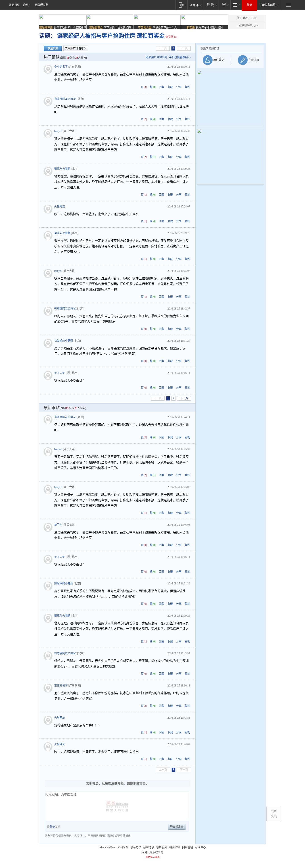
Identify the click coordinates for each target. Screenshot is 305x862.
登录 (249, 4)
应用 (26, 4)
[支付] (224, 5)
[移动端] (181, 5)
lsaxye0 (58, 131)
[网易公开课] (195, 5)
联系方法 (135, 847)
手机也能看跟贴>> (180, 57)
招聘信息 (148, 847)
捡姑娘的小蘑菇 (63, 340)
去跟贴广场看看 (74, 48)
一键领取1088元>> (247, 25)
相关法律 (174, 847)
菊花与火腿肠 (62, 168)
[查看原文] (171, 36)
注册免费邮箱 (267, 4)
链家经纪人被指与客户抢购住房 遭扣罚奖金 (110, 36)
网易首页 (14, 4)
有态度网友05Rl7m (65, 98)
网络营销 (187, 847)
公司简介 (122, 847)
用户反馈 (274, 814)
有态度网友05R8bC (65, 308)
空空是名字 (61, 66)
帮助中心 (200, 847)
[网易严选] (211, 5)
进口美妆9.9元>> (247, 18)
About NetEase (107, 847)
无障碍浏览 (41, 4)
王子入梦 (59, 373)
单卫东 (58, 524)
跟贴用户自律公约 (156, 57)
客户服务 (161, 847)
